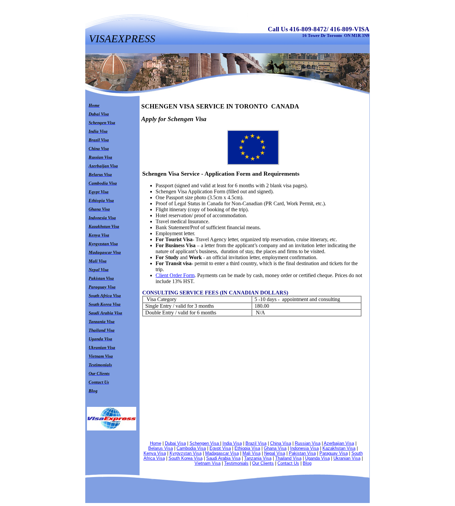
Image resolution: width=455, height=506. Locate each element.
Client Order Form (175, 275)
